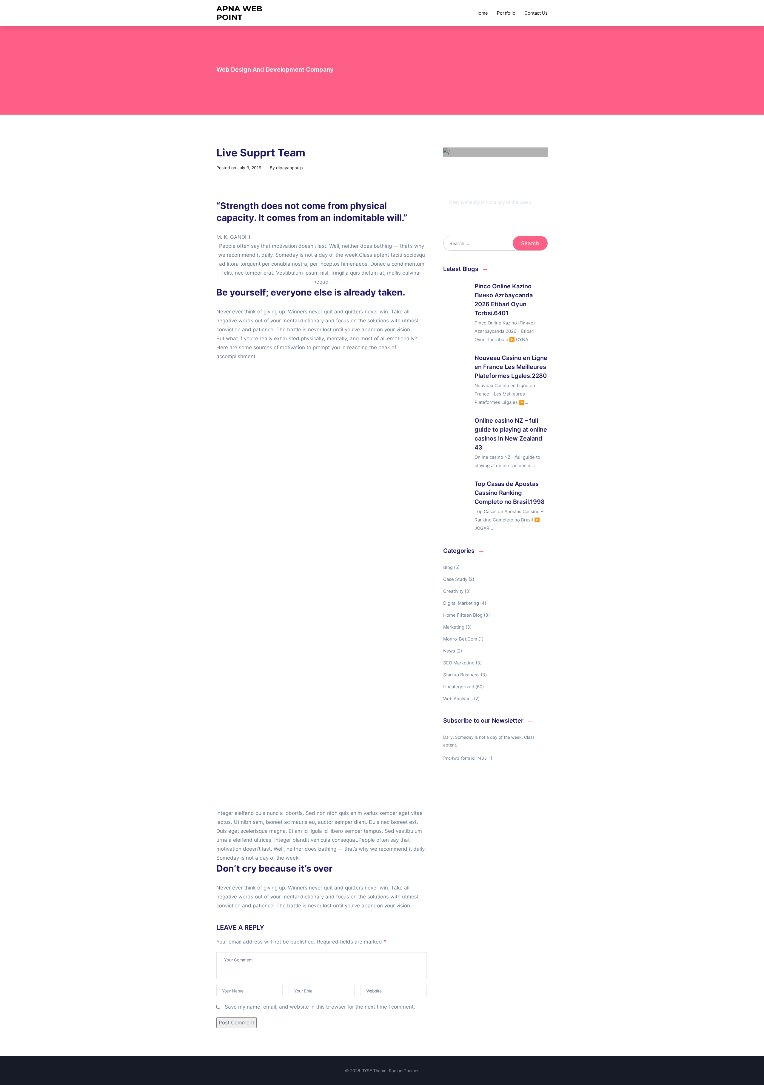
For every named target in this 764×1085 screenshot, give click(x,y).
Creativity (453, 591)
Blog (448, 567)
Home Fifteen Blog (463, 615)
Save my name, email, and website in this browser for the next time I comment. (320, 1007)
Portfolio (506, 13)
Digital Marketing (461, 603)
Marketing (453, 627)
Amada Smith (473, 192)
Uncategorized (458, 687)
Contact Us (536, 13)
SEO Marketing (459, 663)
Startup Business (461, 675)
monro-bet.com (460, 639)
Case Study (455, 579)
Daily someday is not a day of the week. (490, 202)
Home (481, 13)
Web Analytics (458, 698)
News (449, 651)
